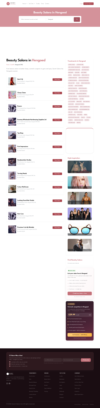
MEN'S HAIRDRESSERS (85, 106)
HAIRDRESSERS (71, 93)
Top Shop (20, 133)
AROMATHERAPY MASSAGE (74, 69)
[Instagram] (7, 384)
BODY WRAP (83, 72)
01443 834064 (22, 110)
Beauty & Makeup (33, 382)
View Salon (57, 79)
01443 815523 (22, 164)
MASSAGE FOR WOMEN (73, 106)
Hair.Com (20, 214)
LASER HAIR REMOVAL (73, 98)
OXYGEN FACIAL (71, 114)
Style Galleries (78, 379)
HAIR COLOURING (78, 85)
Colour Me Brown (23, 187)
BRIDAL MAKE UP (85, 75)
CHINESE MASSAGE (72, 77)
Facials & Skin (32, 388)
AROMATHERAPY (85, 67)
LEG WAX (82, 98)
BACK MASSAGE (85, 69)
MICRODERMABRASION (84, 109)
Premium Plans (78, 385)
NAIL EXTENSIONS (78, 112)
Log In (81, 3)
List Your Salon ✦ (88, 3)
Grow (42, 3)
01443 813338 (22, 231)
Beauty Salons (47, 379)
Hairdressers (47, 376)
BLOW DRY (77, 72)
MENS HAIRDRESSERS (73, 109)
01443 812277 (22, 137)
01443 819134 (22, 191)
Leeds (60, 385)
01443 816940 (22, 123)
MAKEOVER (79, 101)
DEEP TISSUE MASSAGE (84, 77)
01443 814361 (22, 177)
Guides (38, 3)
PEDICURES (79, 114)
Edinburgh (61, 391)
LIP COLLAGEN (71, 101)
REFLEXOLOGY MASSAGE (73, 117)
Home (7, 64)
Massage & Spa (32, 385)
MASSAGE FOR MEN (79, 104)
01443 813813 (22, 204)
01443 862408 (22, 217)
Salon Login (77, 388)
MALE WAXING (86, 101)
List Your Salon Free (79, 382)
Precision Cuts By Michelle (25, 227)
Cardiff (12, 64)
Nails (30, 379)
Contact (47, 3)
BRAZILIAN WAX (76, 75)
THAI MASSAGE (71, 122)
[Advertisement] (50, 39)
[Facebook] (9, 384)
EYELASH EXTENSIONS (84, 80)
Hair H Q (20, 79)
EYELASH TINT (71, 83)
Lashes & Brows (32, 394)
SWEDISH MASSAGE (78, 120)
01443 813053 (22, 150)
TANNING (87, 120)
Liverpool (61, 397)
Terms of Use (85, 404)
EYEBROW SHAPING (72, 80)
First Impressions (22, 146)
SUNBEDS (70, 120)
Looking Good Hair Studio (25, 200)
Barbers (31, 397)
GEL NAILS (70, 85)
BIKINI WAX (70, 72)
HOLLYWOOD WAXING (81, 93)
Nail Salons (46, 382)
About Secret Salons (79, 394)
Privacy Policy (78, 404)
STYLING (88, 117)
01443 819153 (22, 96)
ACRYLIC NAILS (71, 64)
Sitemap (92, 404)
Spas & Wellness (47, 388)
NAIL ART (70, 112)
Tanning (46, 391)
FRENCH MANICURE (85, 83)
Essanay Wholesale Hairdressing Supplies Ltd (31, 119)
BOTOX (69, 75)
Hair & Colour (32, 376)
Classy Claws (21, 92)
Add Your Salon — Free (80, 293)
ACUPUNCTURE (80, 64)
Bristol (60, 388)
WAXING (78, 122)
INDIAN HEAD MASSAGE (84, 96)
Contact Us (77, 391)
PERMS (85, 114)
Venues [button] (24, 3)
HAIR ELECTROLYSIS (72, 88)
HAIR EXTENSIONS (83, 88)
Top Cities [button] (31, 3)
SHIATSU (83, 117)
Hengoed (38, 60)
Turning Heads (22, 173)
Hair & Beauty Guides (79, 376)
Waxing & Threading (33, 391)
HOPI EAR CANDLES (72, 96)
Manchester (61, 379)
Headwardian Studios (24, 160)
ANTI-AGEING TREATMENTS (74, 67)
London (61, 376)
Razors (19, 106)
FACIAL (77, 83)
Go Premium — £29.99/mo (79, 334)
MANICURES (71, 104)
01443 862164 (22, 83)
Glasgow (61, 394)
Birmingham (62, 382)
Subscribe (86, 359)
